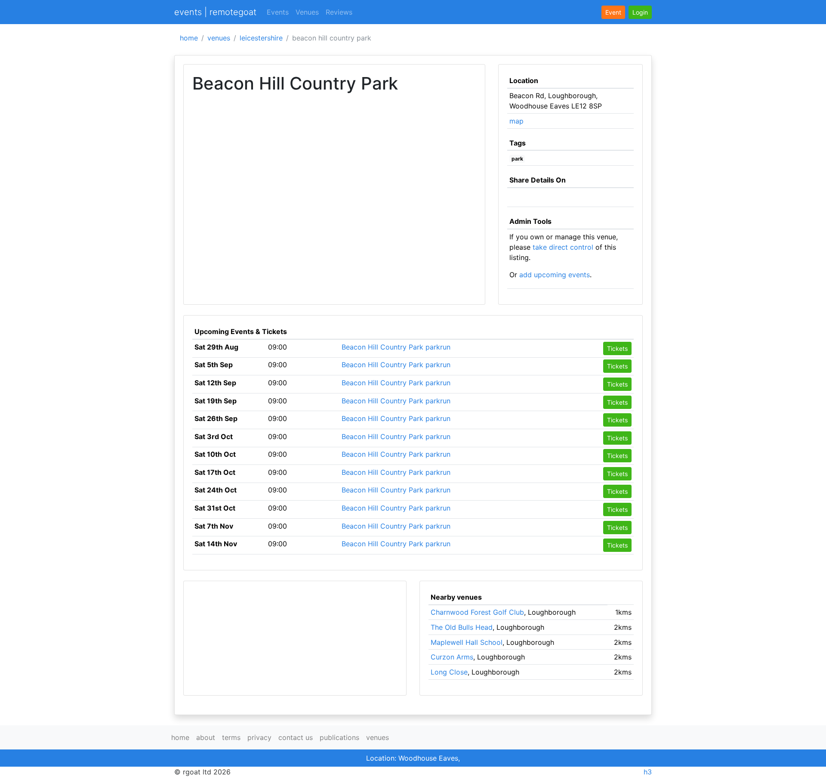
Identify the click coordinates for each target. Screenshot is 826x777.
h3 (648, 772)
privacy (259, 737)
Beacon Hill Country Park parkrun (396, 347)
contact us (295, 737)
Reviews (339, 12)
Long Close (449, 672)
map (516, 121)
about (205, 737)
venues (218, 38)
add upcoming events (554, 274)
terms (231, 737)
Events (278, 12)
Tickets (617, 348)
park (517, 158)
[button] (640, 12)
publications (339, 737)
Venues (307, 12)
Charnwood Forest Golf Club (477, 612)
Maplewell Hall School (466, 642)
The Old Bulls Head (462, 627)
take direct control (563, 247)
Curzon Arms (452, 657)
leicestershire (261, 38)
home (189, 38)
